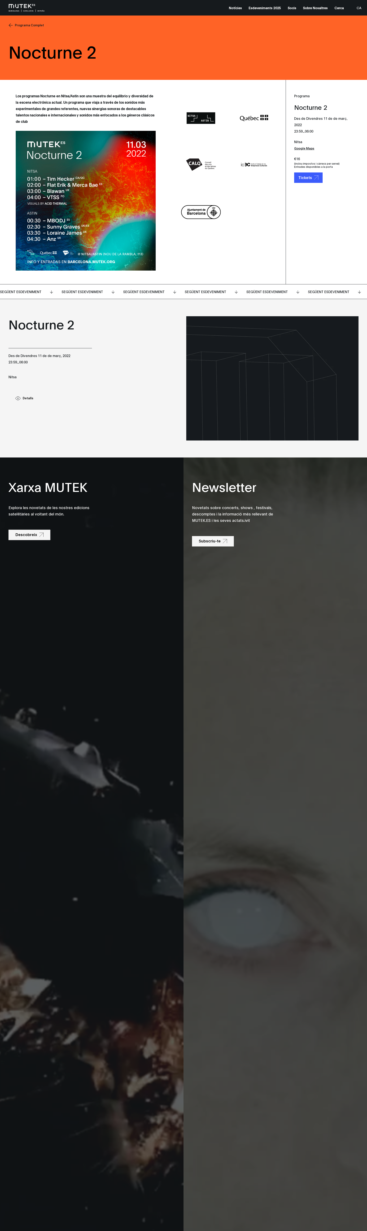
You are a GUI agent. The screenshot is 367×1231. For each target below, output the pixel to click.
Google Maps (304, 148)
